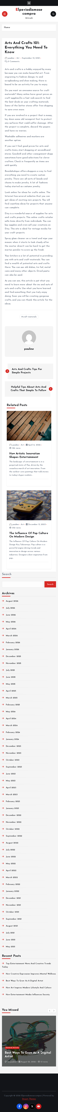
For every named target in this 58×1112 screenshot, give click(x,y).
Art (17, 58)
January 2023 (12, 808)
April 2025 (11, 691)
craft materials (29, 317)
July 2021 (10, 933)
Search (7, 574)
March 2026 (11, 636)
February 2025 (13, 705)
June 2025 (10, 677)
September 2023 (14, 767)
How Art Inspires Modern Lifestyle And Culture (28, 988)
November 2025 (13, 663)
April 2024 (11, 719)
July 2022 (10, 850)
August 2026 (12, 601)
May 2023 (10, 781)
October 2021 (12, 912)
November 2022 (13, 822)
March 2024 (11, 725)
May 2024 (10, 712)
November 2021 (13, 905)
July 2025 (10, 670)
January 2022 (12, 891)
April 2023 (11, 788)
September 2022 (14, 836)
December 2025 (13, 656)
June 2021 (10, 940)
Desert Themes (29, 1099)
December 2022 (13, 815)
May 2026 (10, 622)
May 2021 (10, 947)
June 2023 (10, 774)
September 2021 (14, 919)
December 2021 (13, 898)
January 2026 (12, 649)
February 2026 (13, 643)
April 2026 (11, 629)
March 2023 (11, 795)
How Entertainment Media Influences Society (28, 995)
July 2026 (10, 608)
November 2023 (13, 753)
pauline (11, 58)
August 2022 (12, 843)
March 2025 (11, 698)
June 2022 (11, 857)
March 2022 (11, 877)
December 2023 (13, 746)
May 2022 (10, 864)
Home (7, 28)
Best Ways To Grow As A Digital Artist (24, 981)
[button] (50, 1011)
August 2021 (12, 926)
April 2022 (11, 871)
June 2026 (11, 615)
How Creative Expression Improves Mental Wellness (31, 974)
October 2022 (12, 829)
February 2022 (13, 884)
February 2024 (13, 732)
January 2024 (12, 739)
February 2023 (13, 801)
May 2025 (10, 684)
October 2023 (12, 760)
